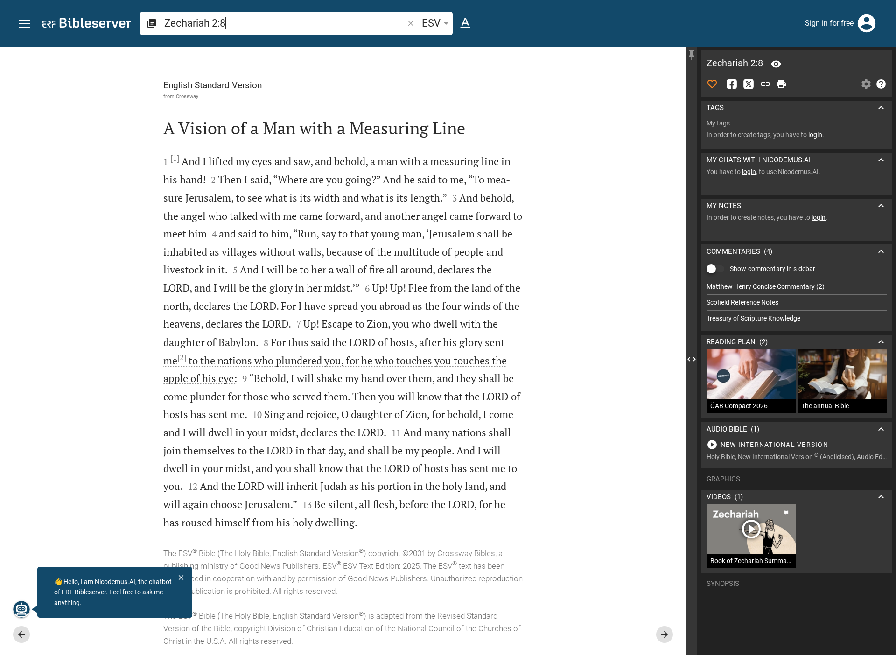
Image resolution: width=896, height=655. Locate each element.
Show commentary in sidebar (772, 268)
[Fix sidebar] (691, 55)
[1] (174, 158)
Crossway (187, 96)
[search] (284, 23)
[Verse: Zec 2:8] (776, 63)
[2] (181, 357)
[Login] (866, 23)
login (815, 135)
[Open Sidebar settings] (866, 84)
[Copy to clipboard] (765, 84)
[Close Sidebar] (691, 359)
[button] (24, 24)
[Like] (712, 84)
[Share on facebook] (731, 84)
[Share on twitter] (748, 84)
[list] (796, 302)
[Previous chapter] (21, 634)
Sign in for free (829, 23)
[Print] (781, 84)
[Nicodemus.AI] (21, 609)
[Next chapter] (664, 634)
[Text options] (465, 23)
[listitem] (796, 286)
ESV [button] (431, 23)
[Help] (881, 84)
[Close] (181, 577)
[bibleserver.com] (86, 24)
